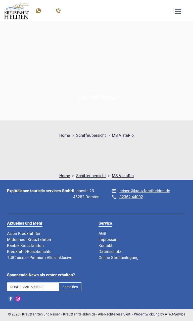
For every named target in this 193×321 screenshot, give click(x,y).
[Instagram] (18, 299)
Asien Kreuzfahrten (24, 234)
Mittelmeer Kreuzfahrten (29, 240)
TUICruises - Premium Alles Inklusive (39, 258)
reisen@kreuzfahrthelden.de (144, 191)
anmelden (70, 287)
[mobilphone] (58, 10)
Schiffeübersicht (91, 136)
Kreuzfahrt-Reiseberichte (29, 252)
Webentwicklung (147, 314)
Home (64, 136)
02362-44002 (131, 197)
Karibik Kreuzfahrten (25, 246)
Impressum (109, 240)
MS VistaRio (123, 136)
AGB (102, 234)
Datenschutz (110, 252)
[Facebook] (11, 299)
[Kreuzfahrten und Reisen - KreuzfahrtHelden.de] (16, 10)
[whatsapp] (38, 10)
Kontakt (105, 246)
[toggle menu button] (177, 12)
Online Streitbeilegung (118, 258)
